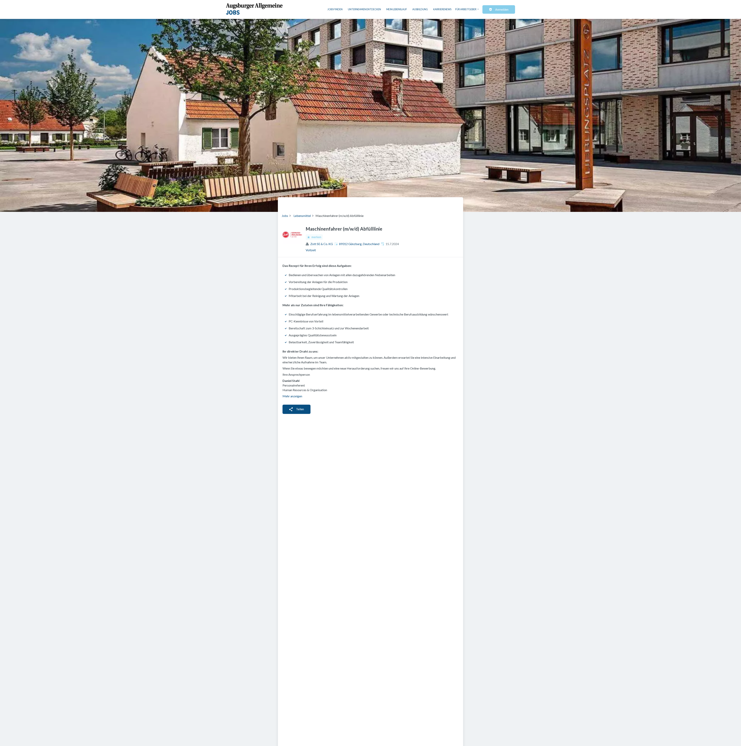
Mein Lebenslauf (396, 9)
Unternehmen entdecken (364, 9)
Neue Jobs (428, 203)
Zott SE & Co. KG (321, 244)
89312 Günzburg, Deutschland (359, 244)
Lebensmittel (302, 215)
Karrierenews (442, 9)
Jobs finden (335, 9)
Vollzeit (311, 250)
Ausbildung (420, 9)
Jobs (285, 215)
